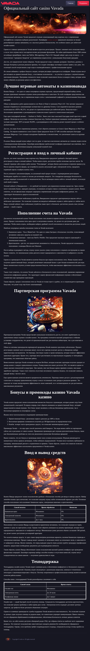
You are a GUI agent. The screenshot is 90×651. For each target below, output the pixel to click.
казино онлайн (53, 40)
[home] (10, 3)
